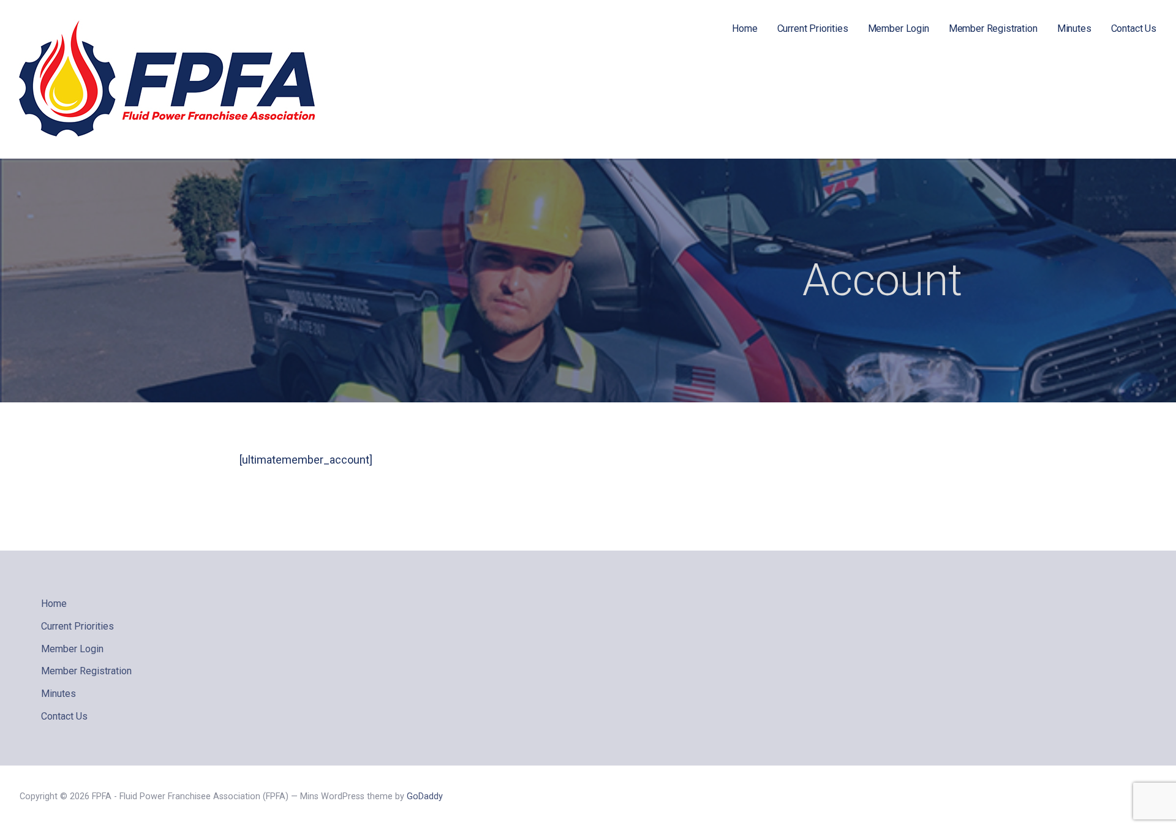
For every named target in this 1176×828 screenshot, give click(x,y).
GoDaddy (425, 796)
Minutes (1074, 28)
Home (744, 28)
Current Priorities (812, 28)
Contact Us (1133, 28)
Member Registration (993, 28)
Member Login (898, 28)
